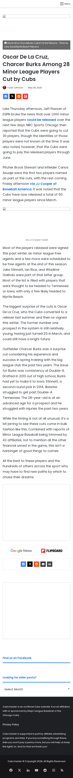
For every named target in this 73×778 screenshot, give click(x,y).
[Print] (49, 564)
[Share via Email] (43, 564)
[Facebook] (5, 96)
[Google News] (21, 551)
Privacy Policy (11, 724)
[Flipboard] (25, 96)
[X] (12, 96)
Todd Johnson (15, 87)
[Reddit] (18, 96)
